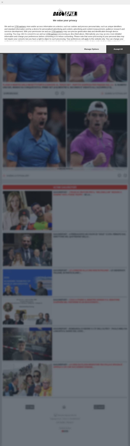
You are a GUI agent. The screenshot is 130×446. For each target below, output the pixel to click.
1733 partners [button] (20, 26)
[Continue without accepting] (2, 2)
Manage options (91, 49)
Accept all (118, 49)
